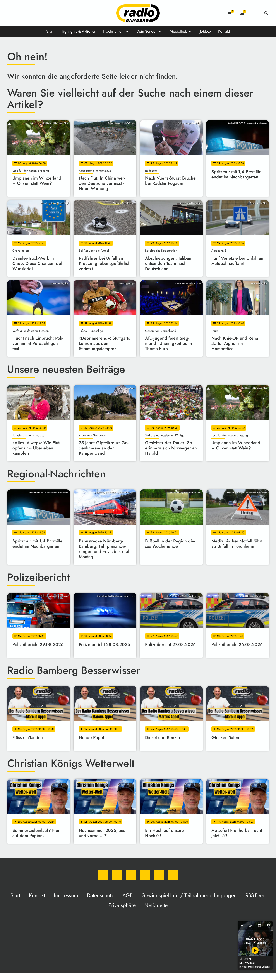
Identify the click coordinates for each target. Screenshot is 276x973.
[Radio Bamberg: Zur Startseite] (138, 13)
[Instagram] (29, 13)
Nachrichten (113, 31)
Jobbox (205, 31)
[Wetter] (254, 13)
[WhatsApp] (11, 13)
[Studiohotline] (55, 13)
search (266, 13)
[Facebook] (20, 13)
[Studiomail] (46, 13)
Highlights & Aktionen (78, 31)
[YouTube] (37, 13)
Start (49, 31)
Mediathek (178, 31)
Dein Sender (146, 31)
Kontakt (224, 31)
